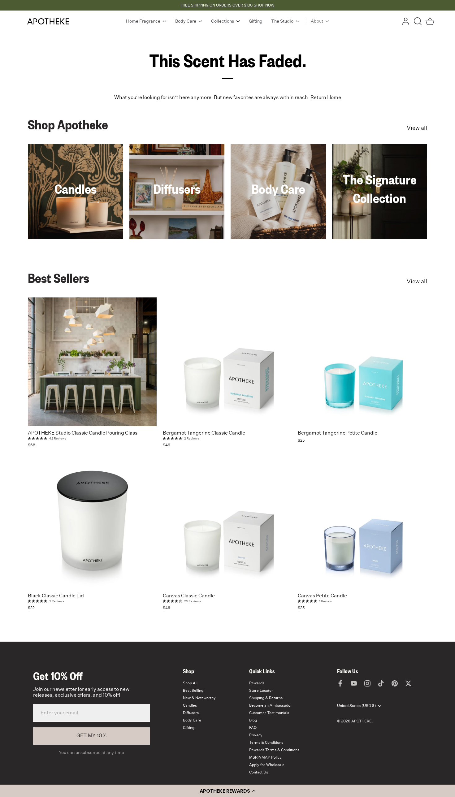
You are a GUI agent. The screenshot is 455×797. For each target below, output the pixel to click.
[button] (227, 791)
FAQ (253, 728)
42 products (177, 202)
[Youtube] (354, 683)
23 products (278, 202)
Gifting (188, 728)
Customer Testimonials (269, 713)
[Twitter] (408, 683)
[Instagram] (367, 683)
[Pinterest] (395, 683)
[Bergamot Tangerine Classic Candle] (227, 361)
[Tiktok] (381, 683)
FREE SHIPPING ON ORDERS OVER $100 (216, 5)
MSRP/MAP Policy (265, 757)
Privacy (255, 735)
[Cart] (430, 21)
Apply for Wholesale (266, 765)
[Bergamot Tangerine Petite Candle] (362, 361)
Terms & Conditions (266, 742)
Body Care (278, 188)
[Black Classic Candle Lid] (92, 524)
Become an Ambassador (270, 705)
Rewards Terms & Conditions (274, 750)
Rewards (256, 683)
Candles (75, 188)
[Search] (418, 21)
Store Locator (261, 690)
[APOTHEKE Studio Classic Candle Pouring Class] (92, 361)
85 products (379, 211)
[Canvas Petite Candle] (362, 524)
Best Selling (193, 690)
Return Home (325, 97)
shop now (264, 5)
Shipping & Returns (266, 698)
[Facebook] (340, 683)
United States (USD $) (356, 706)
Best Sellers (58, 277)
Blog (253, 720)
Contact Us (258, 772)
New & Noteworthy (199, 698)
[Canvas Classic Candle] (227, 524)
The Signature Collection (380, 188)
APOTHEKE (361, 721)
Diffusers (177, 188)
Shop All (190, 683)
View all (417, 128)
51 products (75, 202)
